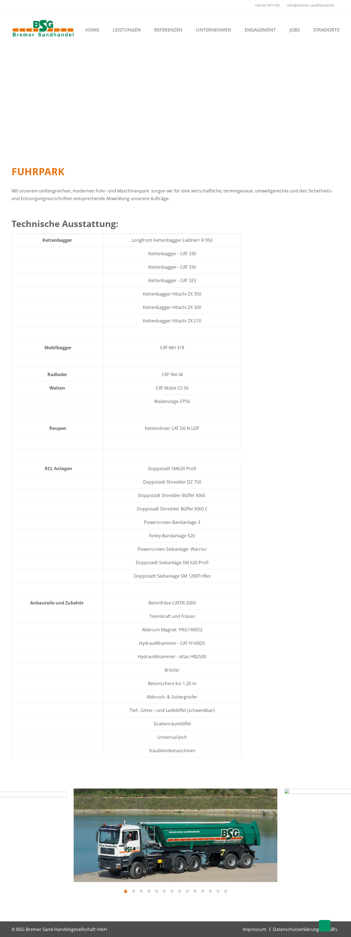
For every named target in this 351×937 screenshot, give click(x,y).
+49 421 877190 (267, 5)
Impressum (254, 929)
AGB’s (331, 929)
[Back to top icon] (324, 926)
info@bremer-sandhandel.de (310, 5)
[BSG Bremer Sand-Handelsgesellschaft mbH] (43, 27)
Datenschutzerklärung (296, 929)
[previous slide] (11, 840)
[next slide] (340, 840)
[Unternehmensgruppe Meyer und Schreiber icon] (247, 6)
